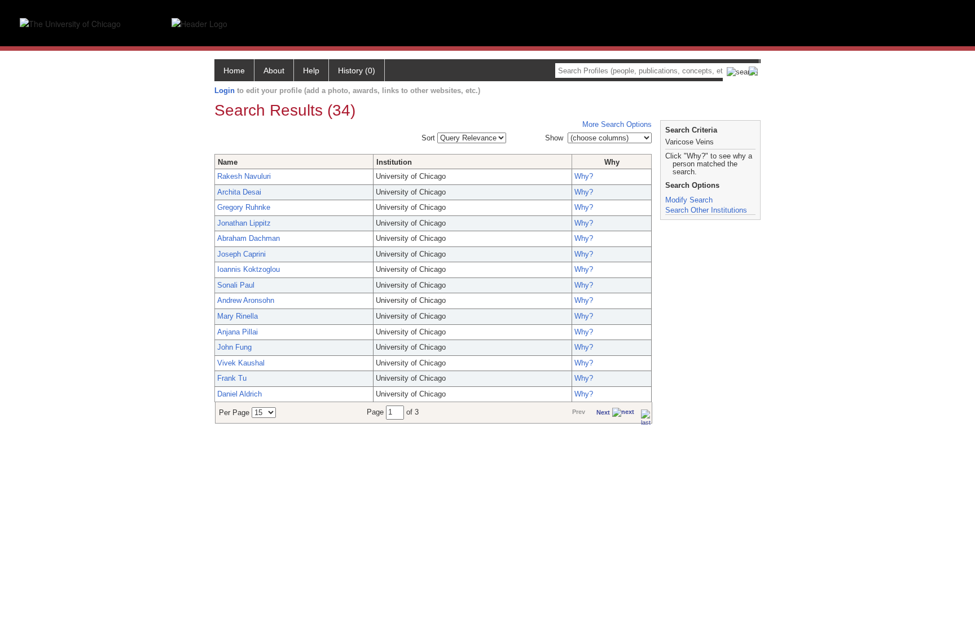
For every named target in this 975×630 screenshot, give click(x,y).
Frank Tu (232, 378)
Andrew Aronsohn (245, 300)
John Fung (234, 347)
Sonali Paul (235, 285)
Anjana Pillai (237, 332)
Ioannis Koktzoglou (248, 269)
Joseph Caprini (241, 254)
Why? (583, 176)
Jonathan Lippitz (244, 223)
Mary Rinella (237, 316)
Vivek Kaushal (241, 363)
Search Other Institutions (706, 210)
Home (234, 70)
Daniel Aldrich (239, 394)
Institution (394, 162)
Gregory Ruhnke (243, 207)
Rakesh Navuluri (244, 176)
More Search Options (617, 124)
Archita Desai (239, 192)
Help (311, 70)
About (273, 70)
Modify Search (689, 200)
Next (603, 412)
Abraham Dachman (248, 238)
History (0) (356, 70)
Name (228, 162)
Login (224, 90)
